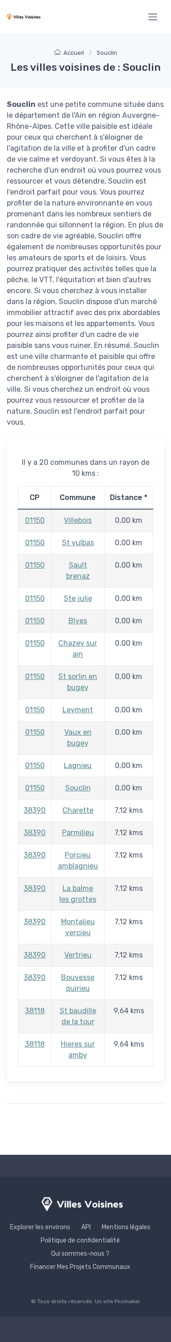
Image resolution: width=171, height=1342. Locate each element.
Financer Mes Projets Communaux (80, 1267)
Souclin (78, 788)
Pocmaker (127, 1301)
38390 (35, 810)
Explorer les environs (40, 1227)
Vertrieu (78, 955)
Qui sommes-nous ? (80, 1254)
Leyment (77, 709)
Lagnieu (78, 765)
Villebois (78, 520)
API (86, 1227)
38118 (35, 1010)
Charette (77, 810)
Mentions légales (126, 1227)
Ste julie (78, 598)
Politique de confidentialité (80, 1240)
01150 (35, 520)
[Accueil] (24, 16)
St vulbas (78, 542)
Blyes (77, 620)
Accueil (73, 52)
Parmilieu (78, 832)
